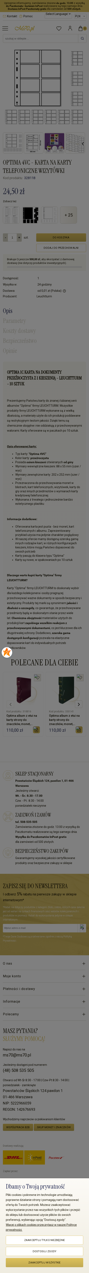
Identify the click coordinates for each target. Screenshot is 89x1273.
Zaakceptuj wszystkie (44, 1262)
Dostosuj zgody (45, 1251)
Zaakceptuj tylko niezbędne (44, 1240)
